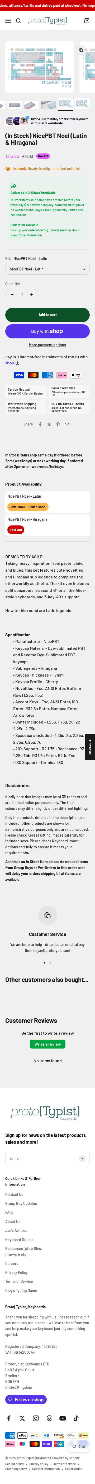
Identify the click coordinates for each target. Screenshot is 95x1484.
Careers (11, 1263)
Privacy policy (38, 1464)
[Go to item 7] (48, 105)
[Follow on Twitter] (22, 1418)
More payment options (47, 345)
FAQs (9, 1212)
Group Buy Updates (21, 1203)
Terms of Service (19, 1281)
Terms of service (65, 1464)
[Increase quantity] (31, 294)
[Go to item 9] (82, 104)
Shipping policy (16, 1469)
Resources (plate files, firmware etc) (23, 1251)
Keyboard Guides (19, 1239)
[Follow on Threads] (49, 1418)
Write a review (47, 1043)
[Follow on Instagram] (35, 1418)
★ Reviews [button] (90, 746)
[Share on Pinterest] (58, 424)
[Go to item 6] (31, 105)
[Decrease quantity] (12, 294)
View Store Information (26, 235)
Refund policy (14, 1464)
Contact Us (14, 1194)
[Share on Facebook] (40, 424)
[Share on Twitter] (49, 424)
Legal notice (73, 1469)
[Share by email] (67, 424)
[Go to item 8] (65, 104)
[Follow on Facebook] (8, 1418)
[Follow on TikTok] (76, 1418)
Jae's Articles (16, 1230)
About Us (12, 1221)
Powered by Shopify (66, 1458)
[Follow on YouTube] (62, 1418)
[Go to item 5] (14, 105)
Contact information (46, 1469)
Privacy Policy (16, 1272)
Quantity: (12, 283)
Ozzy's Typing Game (21, 1290)
